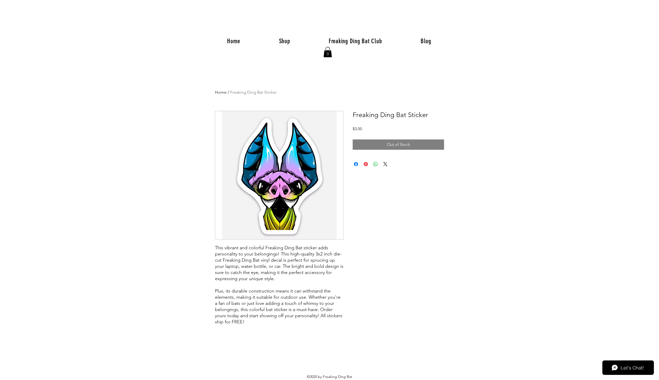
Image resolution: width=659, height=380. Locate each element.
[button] (327, 52)
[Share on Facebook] (356, 164)
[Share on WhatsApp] (375, 164)
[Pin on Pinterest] (366, 164)
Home (221, 92)
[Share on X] (385, 164)
